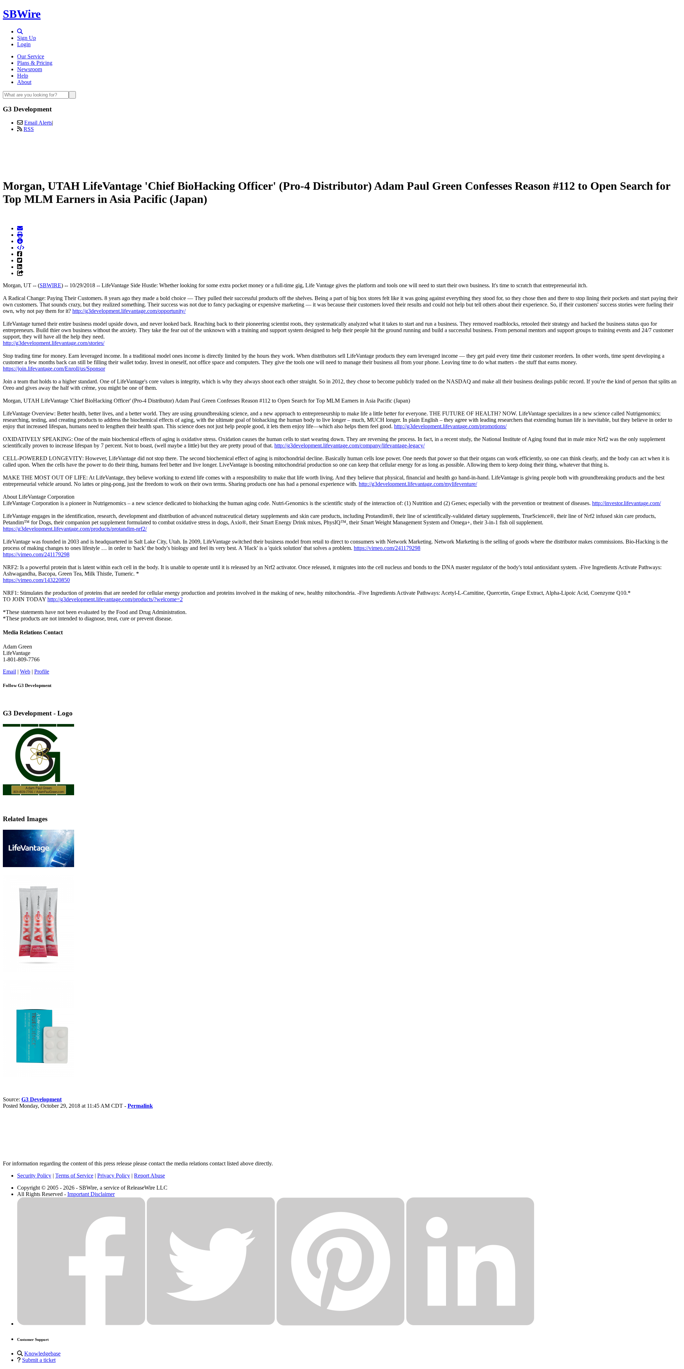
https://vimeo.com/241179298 (387, 548)
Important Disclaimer (91, 1194)
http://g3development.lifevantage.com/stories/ (53, 343)
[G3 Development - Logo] (38, 793)
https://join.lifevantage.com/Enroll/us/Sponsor (54, 369)
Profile (41, 671)
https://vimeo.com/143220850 (36, 580)
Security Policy (34, 1176)
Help (22, 76)
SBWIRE (50, 285)
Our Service (30, 56)
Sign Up (26, 38)
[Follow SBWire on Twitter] (211, 1324)
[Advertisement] (342, 154)
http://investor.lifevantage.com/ (626, 503)
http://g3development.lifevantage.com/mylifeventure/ (418, 484)
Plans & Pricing (34, 63)
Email (9, 671)
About (24, 82)
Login (24, 44)
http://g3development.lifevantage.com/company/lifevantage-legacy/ (349, 445)
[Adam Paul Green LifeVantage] (38, 865)
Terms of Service (74, 1176)
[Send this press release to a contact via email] (20, 228)
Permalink (140, 1106)
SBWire (22, 13)
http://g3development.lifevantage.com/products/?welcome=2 (115, 599)
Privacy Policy (113, 1176)
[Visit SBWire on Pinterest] (340, 1324)
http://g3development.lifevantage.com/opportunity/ (129, 311)
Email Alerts (38, 123)
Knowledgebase (42, 1353)
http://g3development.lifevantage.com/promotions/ (450, 426)
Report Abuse (149, 1176)
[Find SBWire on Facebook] (81, 1324)
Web (25, 671)
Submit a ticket (39, 1360)
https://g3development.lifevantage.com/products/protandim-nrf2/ (75, 529)
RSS (29, 129)
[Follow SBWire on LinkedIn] (470, 1324)
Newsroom (29, 69)
